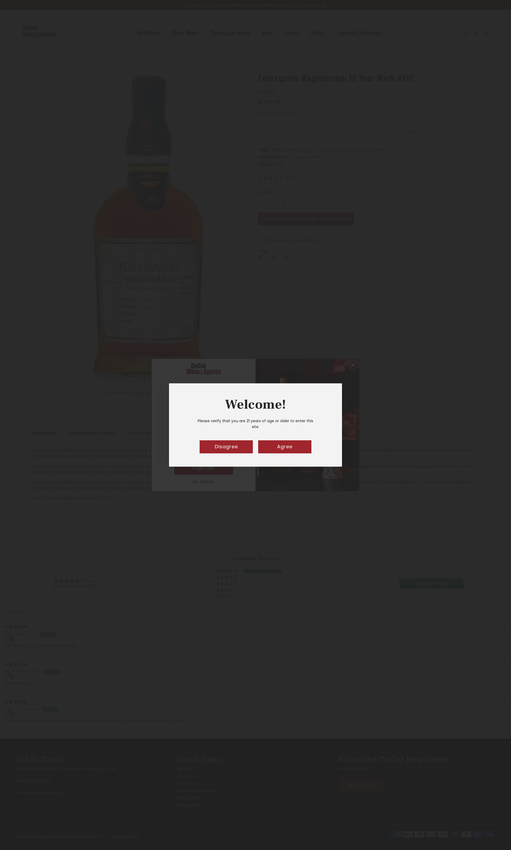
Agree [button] (284, 446)
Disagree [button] (226, 446)
